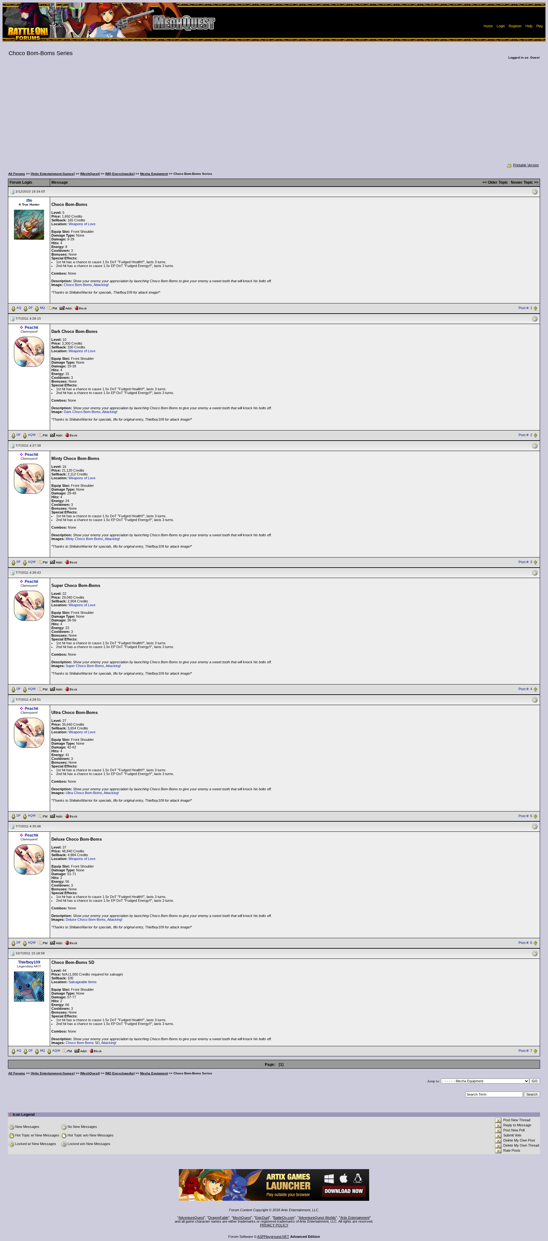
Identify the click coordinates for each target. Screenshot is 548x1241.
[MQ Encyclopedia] (119, 173)
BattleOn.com (283, 1217)
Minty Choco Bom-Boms (84, 539)
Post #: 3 (525, 562)
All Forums (16, 173)
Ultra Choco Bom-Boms (84, 793)
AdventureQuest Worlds (317, 1217)
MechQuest (242, 1217)
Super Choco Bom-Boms (85, 666)
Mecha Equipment (154, 173)
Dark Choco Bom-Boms (82, 412)
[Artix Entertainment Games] (53, 173)
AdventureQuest (191, 1217)
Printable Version (526, 165)
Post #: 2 (525, 435)
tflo (29, 200)
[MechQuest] (90, 173)
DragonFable (218, 1217)
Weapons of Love (81, 224)
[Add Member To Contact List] (66, 307)
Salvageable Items (82, 982)
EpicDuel (262, 1217)
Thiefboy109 (29, 962)
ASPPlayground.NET (273, 1236)
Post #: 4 (525, 689)
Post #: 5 (525, 816)
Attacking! (101, 285)
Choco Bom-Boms (78, 285)
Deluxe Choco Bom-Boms (86, 919)
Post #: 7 (525, 1051)
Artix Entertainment (354, 1217)
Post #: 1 (525, 308)
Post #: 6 (525, 943)
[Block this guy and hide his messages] (80, 307)
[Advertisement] (274, 115)
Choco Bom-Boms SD (83, 1043)
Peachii (31, 327)
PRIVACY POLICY (274, 1225)
